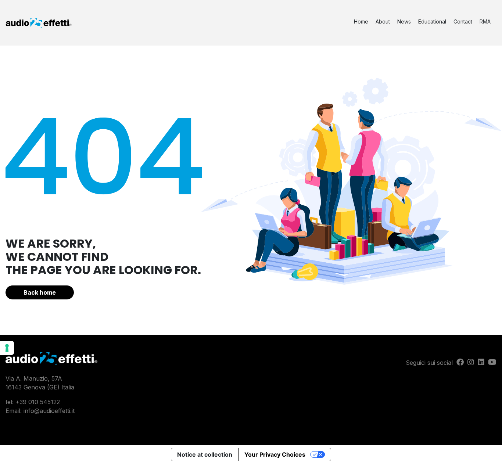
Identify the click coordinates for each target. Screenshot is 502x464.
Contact (462, 21)
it (73, 410)
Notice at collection (204, 454)
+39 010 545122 (37, 402)
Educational (432, 21)
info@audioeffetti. (48, 410)
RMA (485, 21)
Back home (40, 292)
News (404, 21)
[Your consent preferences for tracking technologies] (7, 348)
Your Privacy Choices (274, 454)
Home (361, 21)
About (383, 21)
